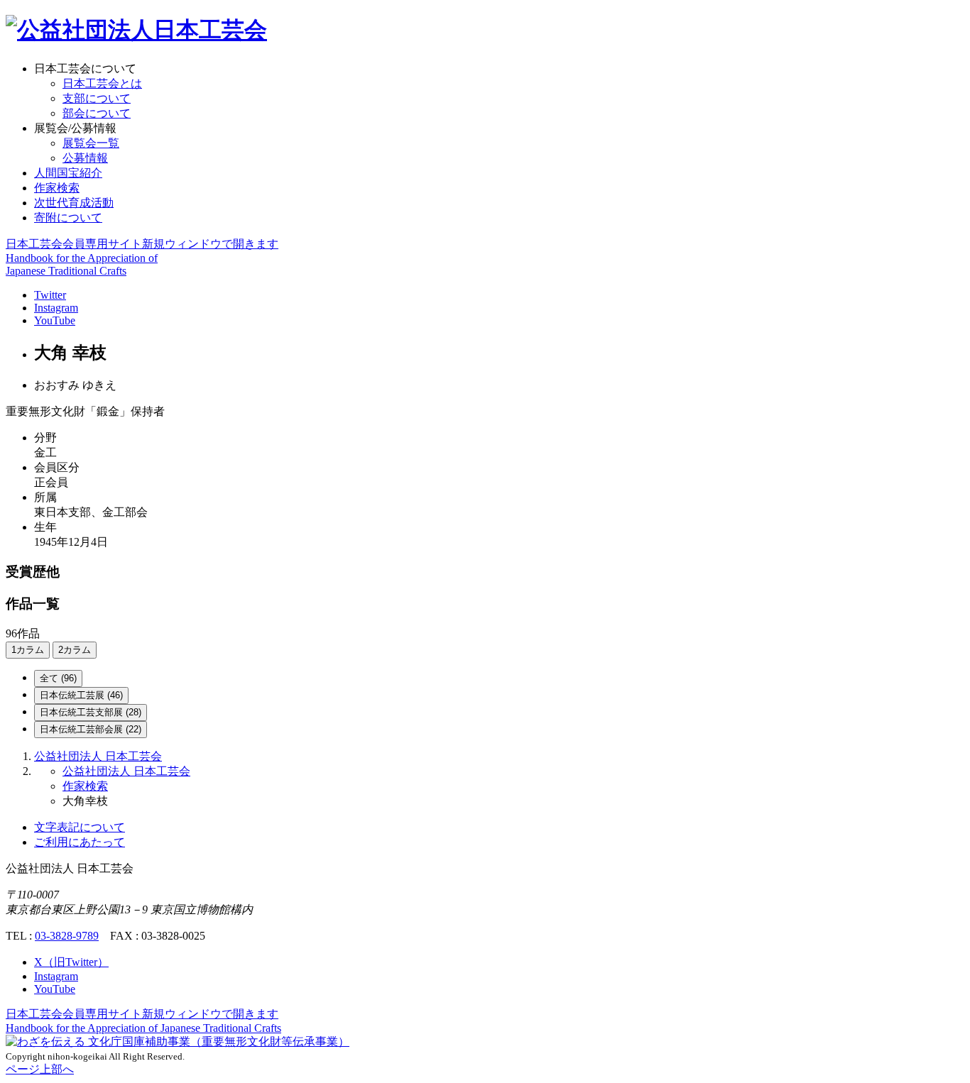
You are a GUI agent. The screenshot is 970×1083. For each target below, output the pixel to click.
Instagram (56, 308)
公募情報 (85, 158)
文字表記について (79, 827)
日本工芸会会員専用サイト (142, 244)
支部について (96, 98)
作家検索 (57, 188)
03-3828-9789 (67, 936)
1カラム (27, 649)
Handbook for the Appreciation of (143, 1028)
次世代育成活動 (74, 203)
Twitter (50, 295)
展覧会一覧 (90, 143)
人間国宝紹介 (68, 173)
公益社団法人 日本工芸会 (98, 756)
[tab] (58, 678)
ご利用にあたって (79, 842)
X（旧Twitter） (71, 962)
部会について (96, 113)
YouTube (54, 320)
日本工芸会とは (102, 83)
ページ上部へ (40, 1069)
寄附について (68, 217)
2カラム (74, 649)
